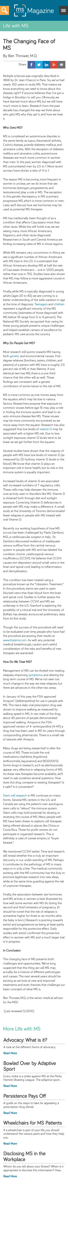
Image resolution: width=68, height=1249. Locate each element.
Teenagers (41, 304)
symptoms (35, 675)
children (59, 304)
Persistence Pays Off (24, 1096)
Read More (10, 1053)
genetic (14, 356)
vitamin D (46, 429)
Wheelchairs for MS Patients (32, 1123)
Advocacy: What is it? (25, 1040)
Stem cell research (15, 795)
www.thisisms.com (14, 640)
